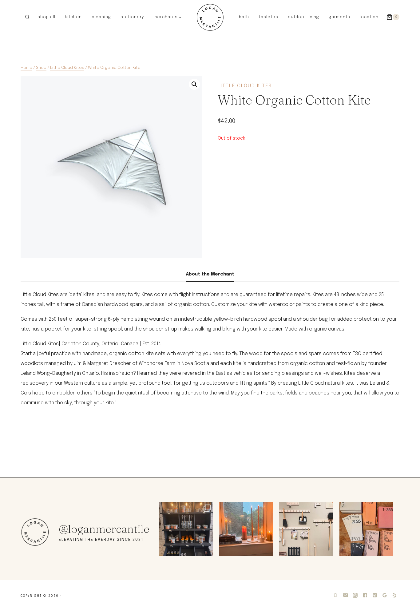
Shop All (46, 17)
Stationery (132, 17)
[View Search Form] (27, 17)
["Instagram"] (355, 595)
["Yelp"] (394, 595)
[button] (179, 16)
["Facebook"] (365, 595)
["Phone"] (335, 595)
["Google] (385, 595)
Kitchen (73, 17)
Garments (339, 17)
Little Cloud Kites (245, 86)
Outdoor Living (303, 17)
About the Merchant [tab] (210, 274)
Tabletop (268, 17)
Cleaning (101, 17)
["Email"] (345, 595)
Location (369, 17)
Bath (244, 17)
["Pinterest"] (375, 595)
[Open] (186, 529)
